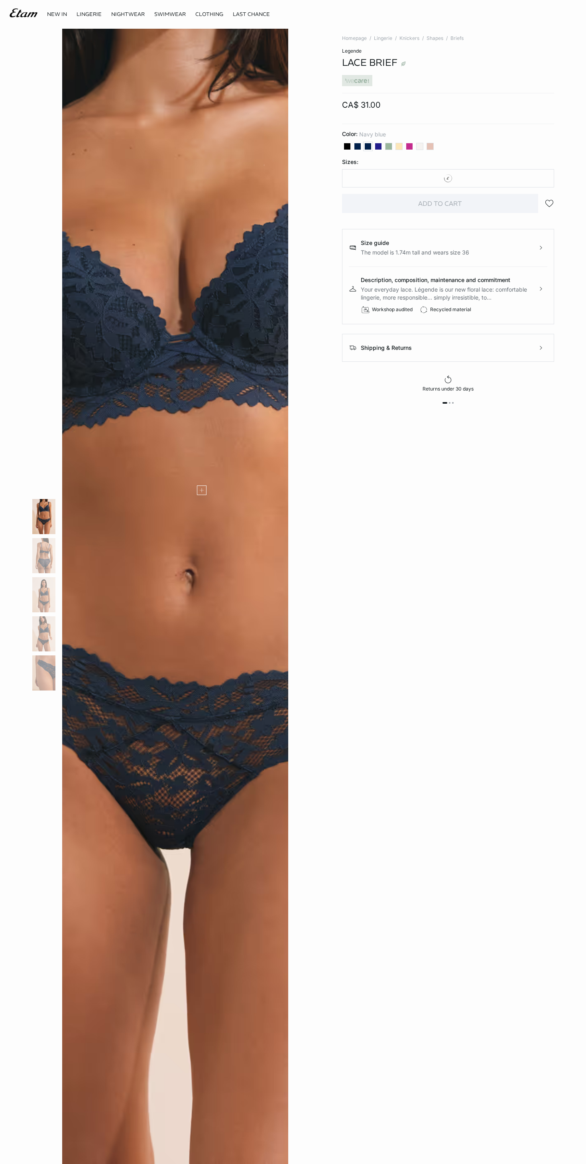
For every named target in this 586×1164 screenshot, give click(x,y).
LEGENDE (352, 51)
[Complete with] (201, 490)
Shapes (435, 38)
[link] (57, 14)
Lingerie (383, 38)
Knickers (409, 38)
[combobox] (448, 178)
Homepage (354, 38)
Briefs (457, 38)
